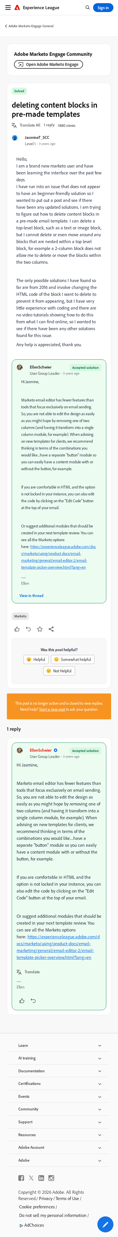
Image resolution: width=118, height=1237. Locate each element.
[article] (59, 876)
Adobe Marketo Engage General (31, 26)
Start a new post (52, 709)
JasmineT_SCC (37, 137)
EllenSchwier (41, 367)
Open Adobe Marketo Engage (52, 64)
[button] (30, 125)
